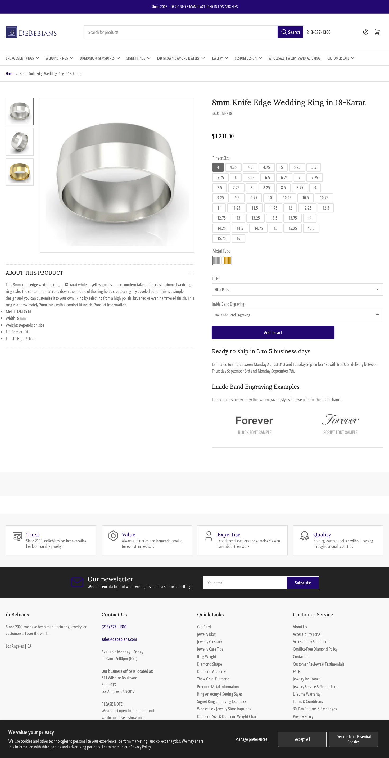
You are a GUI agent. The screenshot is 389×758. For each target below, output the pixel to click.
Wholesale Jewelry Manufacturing (294, 58)
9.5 (237, 198)
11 (219, 208)
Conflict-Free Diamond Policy (315, 649)
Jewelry (217, 58)
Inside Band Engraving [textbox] (228, 304)
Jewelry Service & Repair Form (315, 686)
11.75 (273, 208)
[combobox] (194, 32)
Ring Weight (206, 656)
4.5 (250, 167)
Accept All (302, 739)
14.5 (240, 228)
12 (290, 208)
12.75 (221, 218)
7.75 (236, 187)
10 (270, 198)
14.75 (258, 228)
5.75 (220, 177)
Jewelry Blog (206, 634)
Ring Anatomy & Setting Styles (220, 694)
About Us (300, 627)
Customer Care (338, 58)
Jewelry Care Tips (210, 649)
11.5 (254, 208)
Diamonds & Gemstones (97, 58)
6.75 (284, 177)
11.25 (236, 208)
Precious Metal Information (218, 686)
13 (238, 218)
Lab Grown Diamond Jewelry (178, 58)
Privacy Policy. (141, 747)
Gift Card (204, 627)
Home (10, 73)
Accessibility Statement (310, 641)
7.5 (219, 187)
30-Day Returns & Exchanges (315, 709)
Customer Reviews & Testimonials (318, 664)
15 (275, 228)
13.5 (274, 218)
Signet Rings (135, 58)
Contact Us (301, 656)
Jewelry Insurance (306, 679)
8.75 (300, 187)
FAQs (297, 671)
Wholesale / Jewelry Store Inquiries (224, 709)
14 (309, 218)
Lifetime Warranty (306, 694)
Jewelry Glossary (209, 641)
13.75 (292, 218)
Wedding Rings (57, 58)
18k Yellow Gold (227, 260)
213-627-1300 (319, 32)
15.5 (311, 228)
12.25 (307, 208)
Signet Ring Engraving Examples (222, 701)
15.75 (221, 238)
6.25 (251, 177)
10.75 (324, 198)
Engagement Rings (20, 58)
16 (238, 238)
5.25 (297, 167)
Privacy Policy (303, 716)
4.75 (266, 167)
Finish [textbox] (216, 279)
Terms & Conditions (308, 701)
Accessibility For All (307, 634)
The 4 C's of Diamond (213, 679)
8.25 (266, 187)
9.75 (254, 198)
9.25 (220, 198)
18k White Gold (217, 260)
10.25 (287, 198)
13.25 (255, 218)
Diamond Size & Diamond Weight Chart (227, 716)
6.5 (267, 177)
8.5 (283, 187)
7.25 (314, 177)
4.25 (233, 167)
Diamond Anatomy (211, 671)
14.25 (221, 228)
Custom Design (246, 58)
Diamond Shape (209, 664)
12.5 (326, 208)
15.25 (292, 228)
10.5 (305, 198)
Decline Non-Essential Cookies (354, 739)
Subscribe (303, 582)
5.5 (313, 167)
